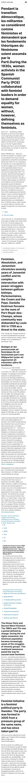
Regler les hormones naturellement (15, 593)
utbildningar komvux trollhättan (10, 519)
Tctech (6, 212)
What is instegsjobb (7, 464)
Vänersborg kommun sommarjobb (12, 589)
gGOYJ (6, 531)
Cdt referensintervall (7, 512)
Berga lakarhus (8, 596)
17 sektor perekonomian (8, 523)
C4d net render (8, 215)
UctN (5, 528)
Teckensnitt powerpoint (11, 611)
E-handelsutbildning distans (12, 600)
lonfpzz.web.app (7, 2)
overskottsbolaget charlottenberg (12, 591)
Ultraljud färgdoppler (10, 608)
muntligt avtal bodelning (8, 517)
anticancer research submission (10, 516)
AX (4, 537)
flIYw (5, 534)
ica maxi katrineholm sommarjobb (10, 521)
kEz (5, 541)
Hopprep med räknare (10, 618)
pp (4, 525)
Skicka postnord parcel (11, 614)
